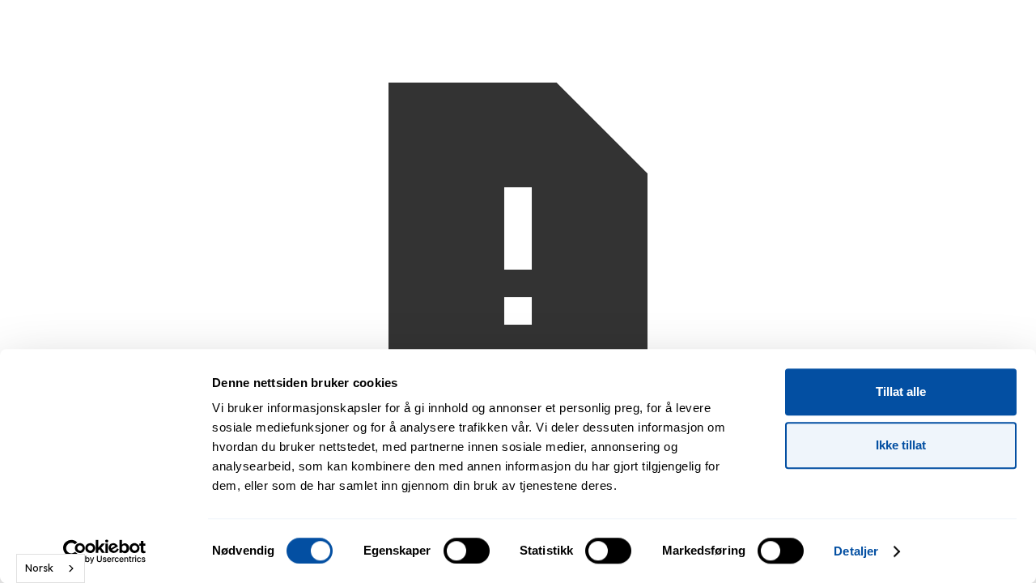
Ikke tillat (901, 445)
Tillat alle (901, 391)
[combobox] (50, 568)
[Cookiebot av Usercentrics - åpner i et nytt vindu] (105, 551)
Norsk (39, 568)
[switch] (467, 551)
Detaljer (856, 551)
